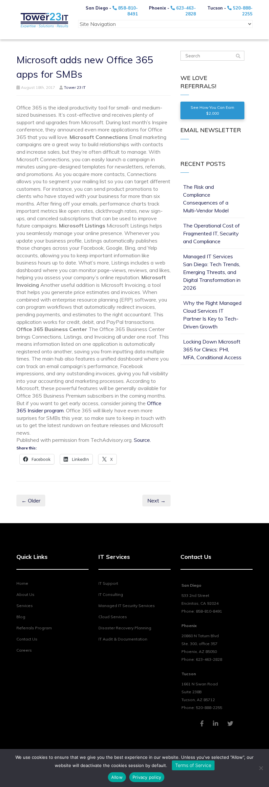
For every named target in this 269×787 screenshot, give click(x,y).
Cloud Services (112, 616)
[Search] (238, 56)
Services (24, 605)
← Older (30, 500)
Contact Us (26, 639)
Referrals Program (34, 627)
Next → (156, 500)
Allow (117, 777)
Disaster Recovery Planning (124, 627)
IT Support (108, 583)
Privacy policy (147, 777)
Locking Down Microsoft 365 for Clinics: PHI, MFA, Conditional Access (212, 349)
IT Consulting (110, 594)
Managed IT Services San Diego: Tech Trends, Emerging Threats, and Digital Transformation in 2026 (211, 272)
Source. (142, 440)
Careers (24, 650)
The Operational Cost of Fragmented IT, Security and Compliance (211, 233)
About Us (25, 594)
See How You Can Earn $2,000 (212, 110)
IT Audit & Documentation (122, 639)
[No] (261, 768)
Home (22, 583)
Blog (20, 616)
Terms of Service (193, 765)
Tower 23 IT (75, 87)
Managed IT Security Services (126, 605)
